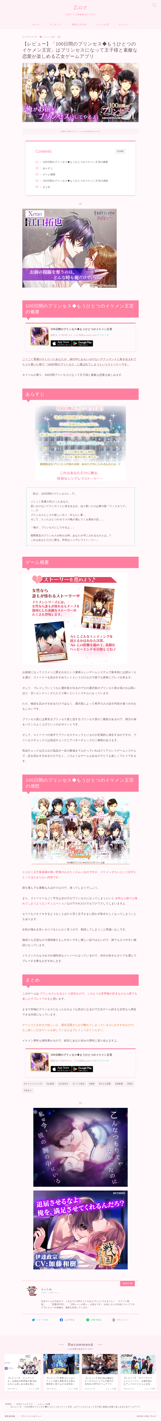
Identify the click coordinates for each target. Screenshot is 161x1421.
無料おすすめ (79, 24)
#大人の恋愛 (105, 1084)
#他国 (92, 1084)
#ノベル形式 (79, 1084)
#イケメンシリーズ (33, 1084)
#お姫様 (50, 1084)
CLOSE (120, 151)
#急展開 (119, 1084)
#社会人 (28, 1090)
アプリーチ (103, 335)
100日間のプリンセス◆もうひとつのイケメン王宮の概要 (75, 162)
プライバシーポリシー (31, 1416)
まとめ (46, 187)
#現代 (130, 1084)
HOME (8, 1404)
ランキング (55, 24)
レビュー (124, 24)
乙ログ (81, 7)
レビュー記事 (49, 37)
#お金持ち (63, 1084)
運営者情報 (10, 1416)
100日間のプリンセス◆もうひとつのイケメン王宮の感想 (75, 180)
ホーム (36, 24)
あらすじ (48, 168)
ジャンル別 (102, 24)
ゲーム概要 (49, 174)
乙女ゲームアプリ (24, 1404)
